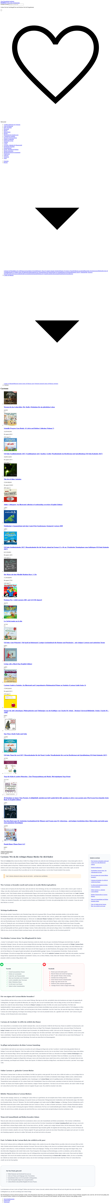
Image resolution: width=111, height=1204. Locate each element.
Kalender (35, 274)
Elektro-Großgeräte (9, 139)
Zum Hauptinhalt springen (7, 1)
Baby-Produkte (8, 127)
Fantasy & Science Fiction (67, 271)
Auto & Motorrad (8, 126)
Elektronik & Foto (8, 140)
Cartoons (41, 383)
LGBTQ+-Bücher (80, 272)
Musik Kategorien (8, 151)
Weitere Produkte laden (6, 852)
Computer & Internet (54, 271)
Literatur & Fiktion (9, 271)
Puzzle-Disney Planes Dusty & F (14, 844)
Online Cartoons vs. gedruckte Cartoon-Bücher (98, 890)
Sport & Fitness (48, 272)
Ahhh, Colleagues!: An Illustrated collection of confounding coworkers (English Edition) (33, 504)
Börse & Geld (17, 271)
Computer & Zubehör (9, 136)
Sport (5, 158)
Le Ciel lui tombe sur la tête (13, 621)
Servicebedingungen (9, 1199)
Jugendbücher (69, 274)
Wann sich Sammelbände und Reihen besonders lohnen (99, 900)
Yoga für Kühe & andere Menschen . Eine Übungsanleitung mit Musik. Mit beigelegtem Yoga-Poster (37, 776)
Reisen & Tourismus (38, 272)
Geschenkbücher (28, 274)
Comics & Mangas (22, 272)
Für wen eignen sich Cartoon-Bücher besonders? (99, 876)
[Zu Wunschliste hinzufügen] (4, 412)
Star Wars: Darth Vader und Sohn (15, 734)
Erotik (22, 274)
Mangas (16, 383)
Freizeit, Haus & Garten (43, 271)
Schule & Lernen (56, 272)
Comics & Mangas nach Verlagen (30, 383)
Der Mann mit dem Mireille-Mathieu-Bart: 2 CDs (20, 574)
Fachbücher (30, 272)
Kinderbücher (62, 274)
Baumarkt (6, 129)
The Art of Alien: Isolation (12, 479)
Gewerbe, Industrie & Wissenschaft (13, 145)
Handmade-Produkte (9, 146)
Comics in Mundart (9, 383)
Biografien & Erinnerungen (91, 271)
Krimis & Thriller (13, 272)
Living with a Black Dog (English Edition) (18, 664)
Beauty (6, 130)
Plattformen (7, 154)
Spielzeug (6, 157)
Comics (20, 383)
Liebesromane (55, 274)
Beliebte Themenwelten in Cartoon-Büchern (99, 895)
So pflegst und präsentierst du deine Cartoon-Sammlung (99, 885)
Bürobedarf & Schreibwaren (11, 135)
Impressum (7, 1202)
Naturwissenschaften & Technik (29, 271)
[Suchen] (1, 10)
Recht (8, 274)
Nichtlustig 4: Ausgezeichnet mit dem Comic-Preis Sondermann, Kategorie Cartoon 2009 (33, 526)
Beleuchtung (7, 132)
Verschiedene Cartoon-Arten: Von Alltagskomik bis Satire (98, 871)
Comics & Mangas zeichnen (51, 383)
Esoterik (49, 274)
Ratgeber (73, 272)
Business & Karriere (66, 272)
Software (6, 155)
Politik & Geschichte (79, 271)
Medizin (100, 271)
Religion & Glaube (42, 274)
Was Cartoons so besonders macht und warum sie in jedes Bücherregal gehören (100, 862)
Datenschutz (7, 1200)
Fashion (6, 142)
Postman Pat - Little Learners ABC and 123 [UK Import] (23, 600)
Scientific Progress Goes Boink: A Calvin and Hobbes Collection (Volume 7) (29, 428)
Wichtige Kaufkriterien (96, 867)
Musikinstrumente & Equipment (12, 152)
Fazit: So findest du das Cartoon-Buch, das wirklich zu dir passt (98, 905)
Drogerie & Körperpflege (10, 138)
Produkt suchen (5, 4)
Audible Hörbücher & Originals (12, 124)
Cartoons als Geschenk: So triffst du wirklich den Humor (99, 881)
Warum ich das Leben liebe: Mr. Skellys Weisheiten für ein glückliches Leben (29, 407)
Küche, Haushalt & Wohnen (11, 149)
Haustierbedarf (7, 148)
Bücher (6, 133)
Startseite (6, 161)
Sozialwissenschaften (15, 274)
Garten (5, 143)
